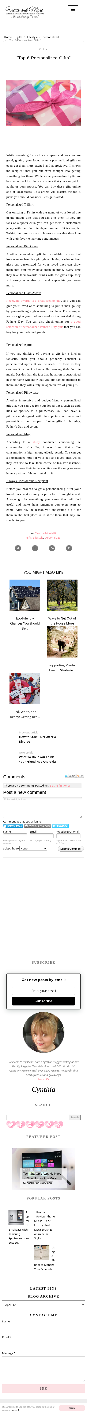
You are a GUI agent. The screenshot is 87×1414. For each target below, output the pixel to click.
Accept (72, 1407)
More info (15, 1410)
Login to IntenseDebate (13, 826)
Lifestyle (38, 537)
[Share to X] (18, 548)
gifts (29, 537)
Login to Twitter (60, 826)
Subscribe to (11, 848)
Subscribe (43, 1001)
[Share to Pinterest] (69, 548)
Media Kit (43, 1079)
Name (7, 831)
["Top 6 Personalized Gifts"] (52, 548)
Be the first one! (60, 785)
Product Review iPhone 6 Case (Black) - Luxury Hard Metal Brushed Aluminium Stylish (44, 1225)
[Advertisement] (43, 911)
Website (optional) (67, 831)
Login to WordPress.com (37, 826)
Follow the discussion (80, 776)
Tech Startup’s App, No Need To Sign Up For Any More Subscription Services (42, 1178)
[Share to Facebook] (35, 548)
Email (33, 831)
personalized (53, 537)
